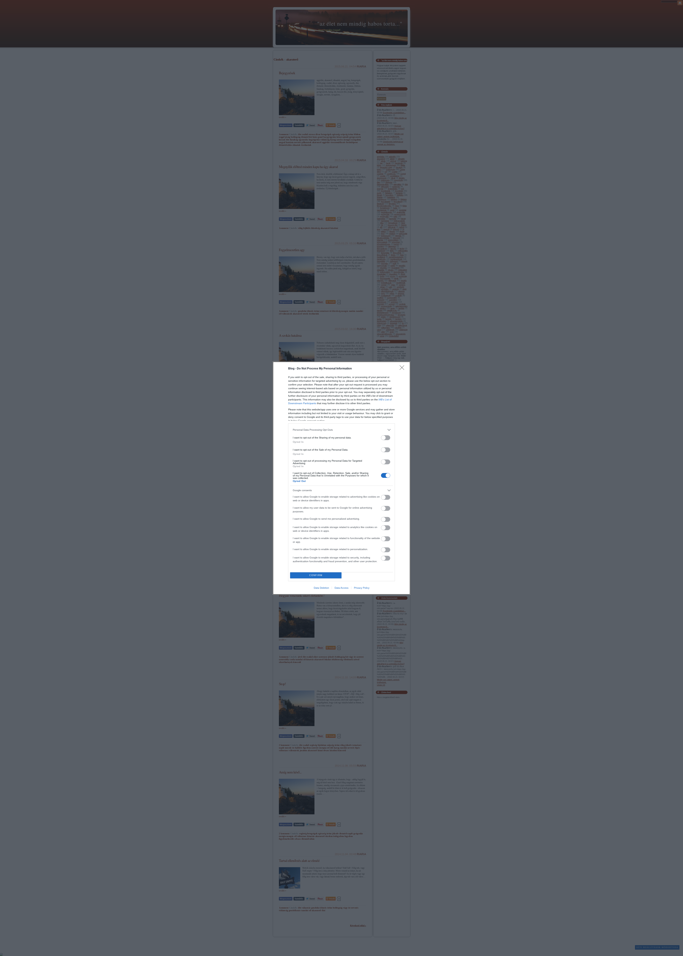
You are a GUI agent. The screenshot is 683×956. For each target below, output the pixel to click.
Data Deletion (321, 587)
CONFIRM (315, 575)
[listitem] (341, 430)
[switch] (385, 437)
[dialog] (341, 478)
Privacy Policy (361, 587)
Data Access (341, 587)
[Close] (403, 368)
